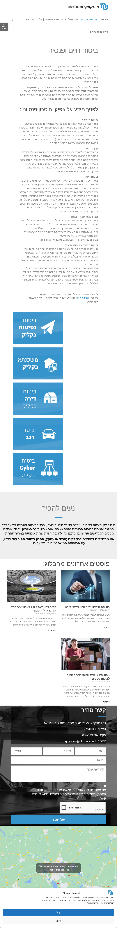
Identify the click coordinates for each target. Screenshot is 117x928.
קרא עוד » (105, 627)
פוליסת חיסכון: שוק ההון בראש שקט (87, 607)
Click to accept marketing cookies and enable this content (58, 868)
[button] (4, 27)
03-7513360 (82, 298)
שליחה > (58, 820)
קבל (58, 912)
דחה (58, 920)
